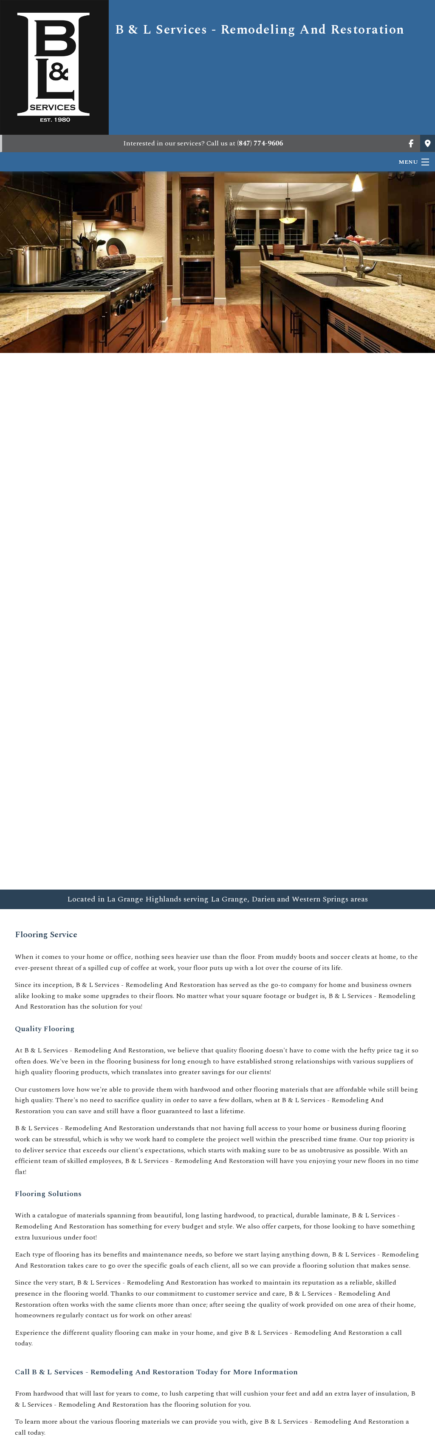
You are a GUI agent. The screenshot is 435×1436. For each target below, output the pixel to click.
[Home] (54, 67)
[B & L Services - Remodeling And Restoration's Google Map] (427, 144)
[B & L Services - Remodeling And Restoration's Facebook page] (411, 144)
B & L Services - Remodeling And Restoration (260, 30)
